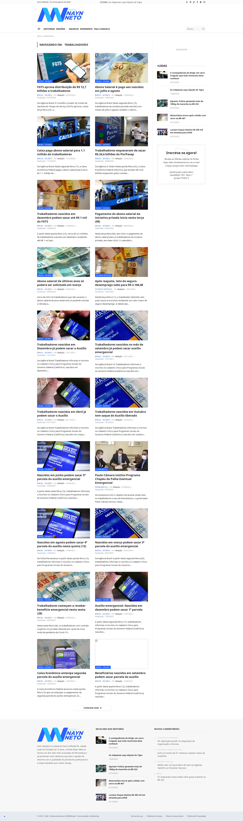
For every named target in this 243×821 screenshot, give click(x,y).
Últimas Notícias (103, 275)
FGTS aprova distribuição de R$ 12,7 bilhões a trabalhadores (61, 89)
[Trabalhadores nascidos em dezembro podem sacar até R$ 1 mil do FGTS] (63, 195)
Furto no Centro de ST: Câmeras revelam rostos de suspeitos (181, 754)
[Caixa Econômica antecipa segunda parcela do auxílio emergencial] (63, 654)
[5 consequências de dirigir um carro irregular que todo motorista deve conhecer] (162, 74)
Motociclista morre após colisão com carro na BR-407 (188, 117)
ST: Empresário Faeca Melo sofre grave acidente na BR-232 (182, 778)
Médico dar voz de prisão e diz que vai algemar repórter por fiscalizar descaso (180, 766)
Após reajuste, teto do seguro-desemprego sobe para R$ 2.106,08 (119, 283)
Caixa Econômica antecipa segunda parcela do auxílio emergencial (61, 675)
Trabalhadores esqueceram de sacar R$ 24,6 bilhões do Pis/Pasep (120, 152)
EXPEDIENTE (86, 28)
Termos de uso (137, 816)
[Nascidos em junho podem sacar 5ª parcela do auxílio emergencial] (63, 456)
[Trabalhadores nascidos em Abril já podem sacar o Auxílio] (63, 393)
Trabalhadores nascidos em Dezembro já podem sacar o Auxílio (61, 346)
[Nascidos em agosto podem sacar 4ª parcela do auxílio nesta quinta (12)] (63, 523)
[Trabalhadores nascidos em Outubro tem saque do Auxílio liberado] (121, 393)
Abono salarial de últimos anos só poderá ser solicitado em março (60, 283)
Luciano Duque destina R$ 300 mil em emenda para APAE (186, 131)
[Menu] (39, 29)
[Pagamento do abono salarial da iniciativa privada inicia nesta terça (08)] (121, 195)
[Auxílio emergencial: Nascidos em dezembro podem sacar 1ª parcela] (121, 587)
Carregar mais (91, 708)
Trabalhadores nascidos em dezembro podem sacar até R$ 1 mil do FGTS (62, 217)
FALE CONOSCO (102, 28)
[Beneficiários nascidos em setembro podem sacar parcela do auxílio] (121, 654)
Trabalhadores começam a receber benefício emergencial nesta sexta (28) (61, 609)
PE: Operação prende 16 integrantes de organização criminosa (176, 742)
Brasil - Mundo (45, 81)
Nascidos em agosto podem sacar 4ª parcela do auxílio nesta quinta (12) (62, 544)
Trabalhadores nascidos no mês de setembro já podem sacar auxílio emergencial (119, 348)
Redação (61, 95)
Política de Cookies (154, 816)
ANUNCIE (74, 28)
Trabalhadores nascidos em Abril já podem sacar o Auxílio (61, 413)
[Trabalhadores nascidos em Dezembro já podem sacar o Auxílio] (63, 325)
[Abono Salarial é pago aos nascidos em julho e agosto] (121, 68)
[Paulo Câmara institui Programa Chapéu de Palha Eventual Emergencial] (121, 456)
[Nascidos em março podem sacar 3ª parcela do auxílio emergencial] (121, 523)
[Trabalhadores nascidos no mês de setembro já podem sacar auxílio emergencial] (121, 325)
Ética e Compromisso (175, 816)
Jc (158, 773)
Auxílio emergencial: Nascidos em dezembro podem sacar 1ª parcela (118, 607)
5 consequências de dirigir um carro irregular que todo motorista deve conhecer (187, 75)
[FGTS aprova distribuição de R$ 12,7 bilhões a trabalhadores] (63, 68)
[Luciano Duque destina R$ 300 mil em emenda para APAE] (162, 131)
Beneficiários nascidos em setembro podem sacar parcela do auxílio (120, 675)
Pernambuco (101, 469)
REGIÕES (60, 28)
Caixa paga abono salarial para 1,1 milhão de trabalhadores (61, 152)
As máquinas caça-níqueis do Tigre (187, 89)
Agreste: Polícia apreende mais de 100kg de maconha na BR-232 (125, 2)
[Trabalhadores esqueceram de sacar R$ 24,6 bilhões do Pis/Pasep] (121, 131)
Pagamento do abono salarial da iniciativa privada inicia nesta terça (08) (119, 217)
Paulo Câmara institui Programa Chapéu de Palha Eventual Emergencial (117, 479)
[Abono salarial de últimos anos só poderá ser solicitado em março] (63, 262)
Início (39, 36)
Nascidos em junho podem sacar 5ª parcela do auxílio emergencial (61, 477)
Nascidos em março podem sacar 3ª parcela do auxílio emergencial (119, 544)
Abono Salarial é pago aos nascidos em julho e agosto (119, 89)
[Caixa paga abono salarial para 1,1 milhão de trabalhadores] (63, 131)
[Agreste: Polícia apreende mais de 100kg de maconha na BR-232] (162, 103)
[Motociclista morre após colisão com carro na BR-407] (162, 117)
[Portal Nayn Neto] (60, 14)
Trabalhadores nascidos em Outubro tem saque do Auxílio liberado (120, 413)
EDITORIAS (49, 28)
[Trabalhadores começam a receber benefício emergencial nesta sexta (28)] (63, 587)
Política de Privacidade (196, 816)
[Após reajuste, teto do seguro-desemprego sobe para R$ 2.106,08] (121, 262)
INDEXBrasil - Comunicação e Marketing (82, 816)
